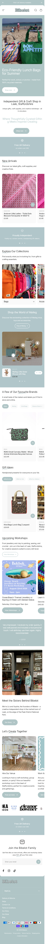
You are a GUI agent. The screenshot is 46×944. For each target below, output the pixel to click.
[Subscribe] (38, 924)
